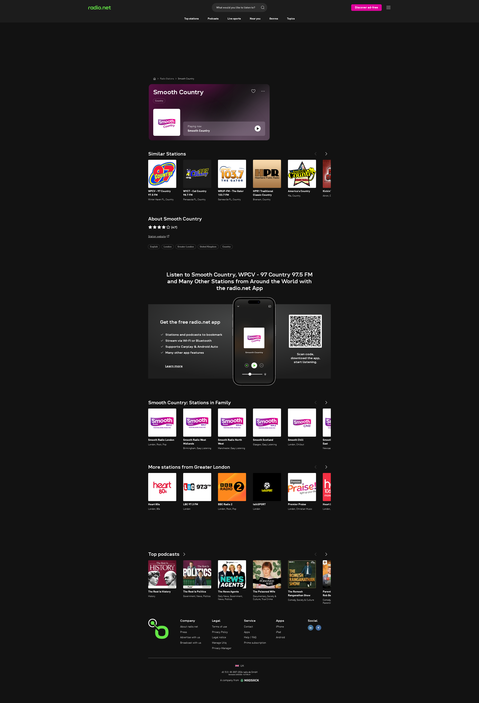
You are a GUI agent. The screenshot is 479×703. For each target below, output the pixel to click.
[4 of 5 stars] (163, 227)
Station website (157, 236)
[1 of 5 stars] (150, 227)
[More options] (263, 91)
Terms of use (219, 626)
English (154, 247)
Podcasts (213, 18)
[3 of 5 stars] (159, 227)
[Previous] (315, 152)
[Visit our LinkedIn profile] (310, 628)
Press (183, 632)
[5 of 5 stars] (168, 227)
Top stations (191, 18)
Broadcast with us (190, 643)
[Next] (326, 152)
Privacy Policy (220, 632)
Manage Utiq (219, 643)
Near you (255, 18)
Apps (247, 632)
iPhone (280, 626)
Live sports (234, 18)
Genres (273, 18)
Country (159, 101)
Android (280, 637)
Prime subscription (255, 643)
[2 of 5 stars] (154, 227)
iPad (278, 632)
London (168, 247)
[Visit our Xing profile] (318, 628)
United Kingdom (208, 247)
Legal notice (219, 637)
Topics (291, 18)
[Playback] (258, 128)
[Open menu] (388, 7)
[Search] (262, 7)
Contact (248, 626)
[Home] (154, 78)
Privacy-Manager (221, 648)
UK (242, 666)
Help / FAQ (250, 637)
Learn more (174, 366)
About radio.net (189, 626)
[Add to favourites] (253, 91)
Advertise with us (190, 637)
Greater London (186, 247)
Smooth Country (199, 130)
